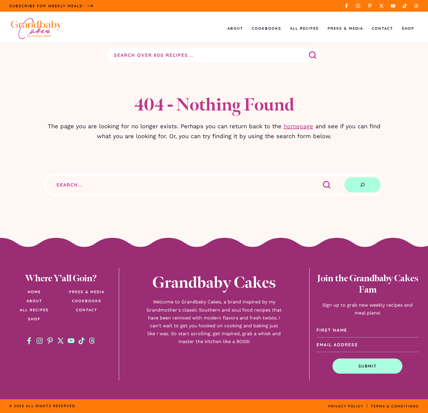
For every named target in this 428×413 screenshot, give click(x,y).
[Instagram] (358, 5)
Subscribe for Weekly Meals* (46, 5)
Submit (367, 366)
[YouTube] (393, 5)
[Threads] (416, 5)
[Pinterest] (369, 5)
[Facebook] (346, 5)
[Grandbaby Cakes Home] (36, 28)
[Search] (362, 184)
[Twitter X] (381, 5)
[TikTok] (404, 5)
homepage (298, 126)
